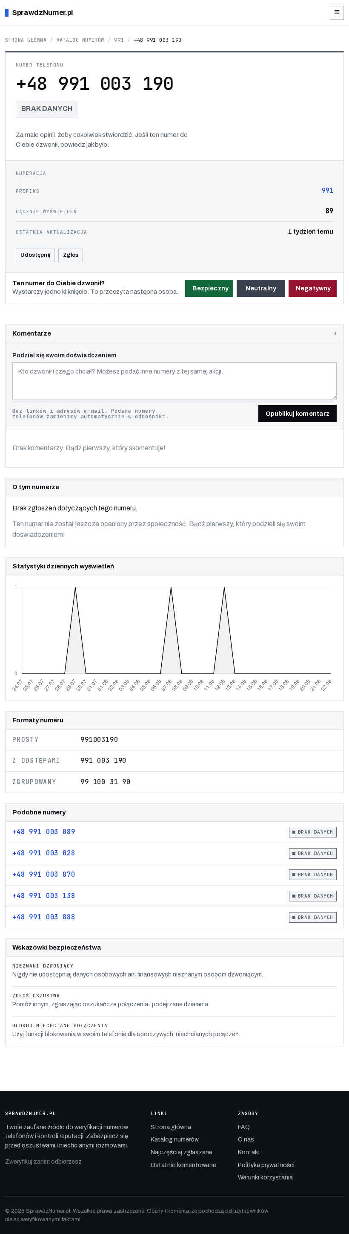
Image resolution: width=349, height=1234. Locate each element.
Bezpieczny (210, 288)
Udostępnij (35, 255)
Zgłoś (70, 255)
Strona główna (25, 40)
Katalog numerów (80, 40)
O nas (246, 1139)
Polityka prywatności (266, 1165)
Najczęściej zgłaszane (181, 1152)
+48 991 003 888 (43, 916)
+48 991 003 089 (43, 831)
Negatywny (313, 288)
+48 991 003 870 (43, 874)
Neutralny (261, 288)
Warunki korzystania (265, 1177)
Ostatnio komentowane (183, 1165)
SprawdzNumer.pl (42, 13)
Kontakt (249, 1152)
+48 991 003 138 (43, 895)
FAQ (244, 1127)
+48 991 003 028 (43, 853)
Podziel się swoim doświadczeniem (64, 355)
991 (118, 40)
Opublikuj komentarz (297, 413)
